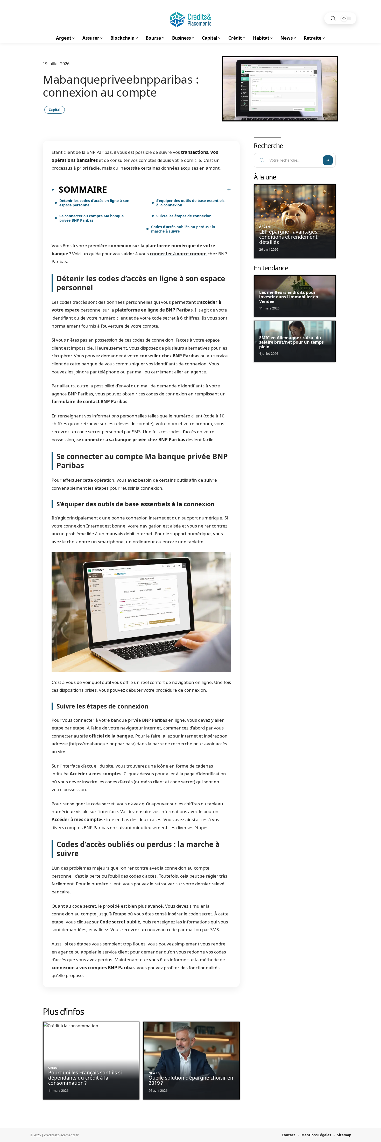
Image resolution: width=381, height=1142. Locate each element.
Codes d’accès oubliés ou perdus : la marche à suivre (183, 229)
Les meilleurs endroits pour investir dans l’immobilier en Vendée (288, 297)
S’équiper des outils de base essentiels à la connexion (190, 202)
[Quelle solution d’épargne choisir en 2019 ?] (191, 1060)
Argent (265, 226)
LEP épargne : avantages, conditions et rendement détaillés (289, 236)
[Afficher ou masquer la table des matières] (169, 189)
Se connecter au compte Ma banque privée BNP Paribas (91, 218)
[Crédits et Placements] (190, 18)
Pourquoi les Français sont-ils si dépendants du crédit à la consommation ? (85, 1077)
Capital (54, 109)
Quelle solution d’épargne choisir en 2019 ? (191, 1080)
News (153, 1073)
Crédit (53, 1067)
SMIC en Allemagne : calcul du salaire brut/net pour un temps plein (291, 342)
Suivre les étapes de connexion (183, 215)
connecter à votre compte (178, 254)
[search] (333, 19)
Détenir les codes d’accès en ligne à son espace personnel (94, 202)
